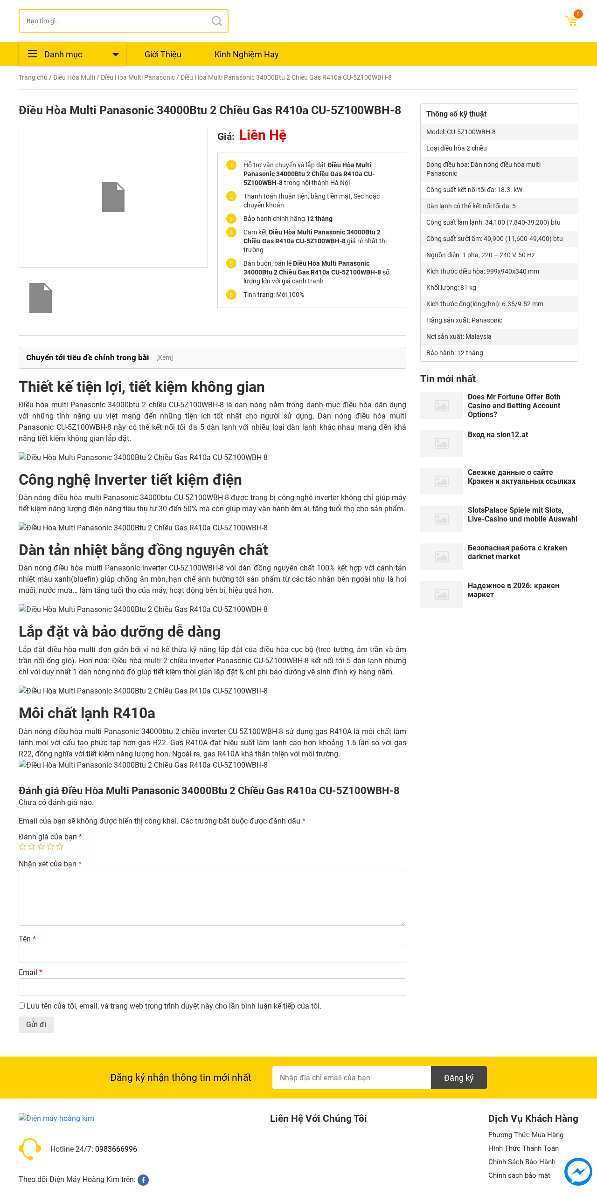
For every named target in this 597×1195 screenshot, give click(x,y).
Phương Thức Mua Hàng (525, 1135)
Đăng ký (459, 1078)
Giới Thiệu (163, 54)
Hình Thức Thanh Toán (523, 1148)
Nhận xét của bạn (50, 863)
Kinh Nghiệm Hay (247, 54)
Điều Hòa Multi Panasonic (138, 77)
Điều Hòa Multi (74, 77)
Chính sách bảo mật (519, 1175)
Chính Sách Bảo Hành (521, 1162)
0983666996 (116, 1149)
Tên (27, 938)
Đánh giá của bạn (50, 836)
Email (30, 972)
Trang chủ (33, 77)
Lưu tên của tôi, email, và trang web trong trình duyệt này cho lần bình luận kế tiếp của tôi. (174, 1006)
